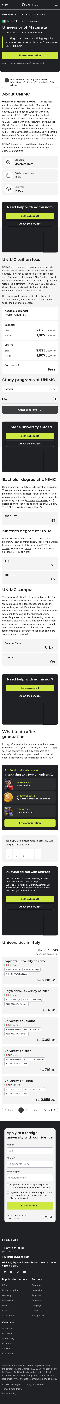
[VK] (18, 1272)
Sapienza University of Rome (25, 961)
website (28, 287)
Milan (15, 995)
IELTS (44, 545)
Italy (10, 965)
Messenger (13, 1171)
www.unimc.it (34, 21)
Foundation (42, 500)
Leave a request (30, 215)
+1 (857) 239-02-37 (13, 1248)
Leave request (30, 1205)
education (15, 1256)
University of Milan (17, 1051)
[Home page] (30, 4)
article (49, 757)
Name (10, 1144)
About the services (30, 223)
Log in (5, 4)
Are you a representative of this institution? (24, 63)
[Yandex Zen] (11, 1272)
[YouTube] (24, 1272)
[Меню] (55, 5)
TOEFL (46, 503)
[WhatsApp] (51, 1217)
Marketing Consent (19, 1198)
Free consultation (30, 55)
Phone (10, 1158)
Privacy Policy (43, 1187)
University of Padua (18, 1080)
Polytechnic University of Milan (27, 991)
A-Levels (30, 500)
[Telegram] (45, 1217)
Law (4, 398)
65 (35, 1110)
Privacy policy (9, 1393)
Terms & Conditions (12, 1389)
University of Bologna (20, 1021)
